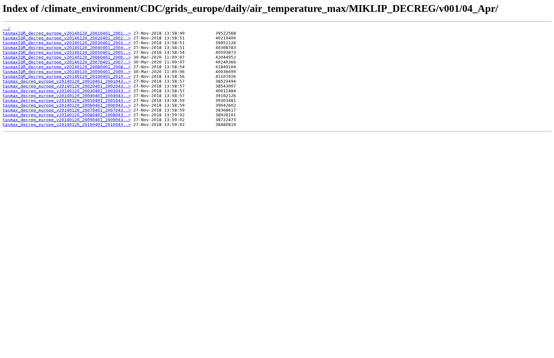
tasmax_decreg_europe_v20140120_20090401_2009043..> (67, 119)
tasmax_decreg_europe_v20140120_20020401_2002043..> (67, 86)
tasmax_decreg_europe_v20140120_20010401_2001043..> (67, 81)
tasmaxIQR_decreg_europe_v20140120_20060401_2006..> (67, 57)
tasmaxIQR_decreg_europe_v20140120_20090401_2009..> (67, 71)
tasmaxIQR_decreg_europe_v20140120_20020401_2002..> (67, 38)
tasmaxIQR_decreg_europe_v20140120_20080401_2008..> (67, 66)
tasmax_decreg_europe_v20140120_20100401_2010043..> (67, 124)
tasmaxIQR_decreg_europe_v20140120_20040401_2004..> (67, 47)
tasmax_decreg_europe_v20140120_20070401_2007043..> (67, 110)
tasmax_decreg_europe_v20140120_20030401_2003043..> (67, 90)
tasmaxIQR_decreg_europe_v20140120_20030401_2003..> (67, 42)
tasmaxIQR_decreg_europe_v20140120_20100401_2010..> (67, 76)
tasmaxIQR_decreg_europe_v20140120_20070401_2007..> (67, 62)
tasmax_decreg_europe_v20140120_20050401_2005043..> (67, 100)
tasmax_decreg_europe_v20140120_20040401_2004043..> (67, 95)
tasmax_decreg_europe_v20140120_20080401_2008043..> (67, 114)
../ (6, 28)
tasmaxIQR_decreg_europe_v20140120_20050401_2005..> (67, 52)
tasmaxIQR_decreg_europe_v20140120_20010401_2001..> (67, 33)
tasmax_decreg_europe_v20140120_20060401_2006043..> (67, 105)
